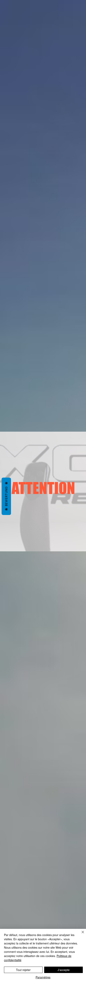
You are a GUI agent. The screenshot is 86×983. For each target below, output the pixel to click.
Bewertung (6, 496)
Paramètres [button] (43, 977)
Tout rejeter (23, 970)
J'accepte (64, 970)
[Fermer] (80, 934)
